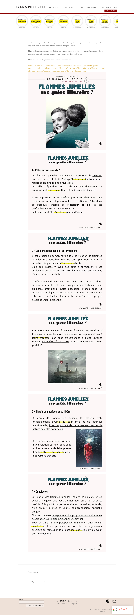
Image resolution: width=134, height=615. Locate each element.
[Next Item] (114, 21)
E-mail (21, 599)
